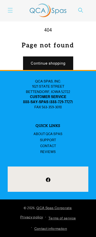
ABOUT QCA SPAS (48, 134)
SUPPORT (48, 140)
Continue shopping (48, 63)
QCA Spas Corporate (54, 208)
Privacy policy (31, 217)
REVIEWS (48, 152)
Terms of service (62, 218)
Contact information (50, 229)
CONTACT (48, 146)
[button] (10, 10)
